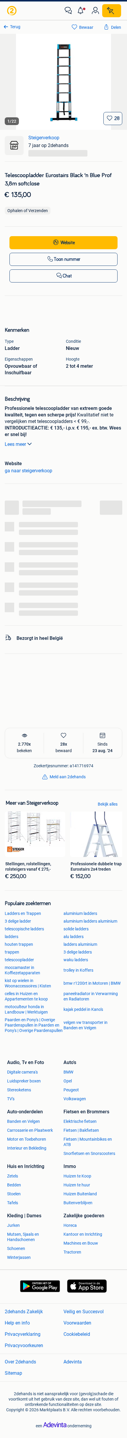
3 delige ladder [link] (18, 921)
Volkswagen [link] (75, 1098)
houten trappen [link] (19, 944)
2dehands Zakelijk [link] (24, 1311)
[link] (12, 10)
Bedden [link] (14, 1185)
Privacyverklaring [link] (22, 1334)
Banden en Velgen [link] (23, 1121)
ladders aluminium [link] (80, 944)
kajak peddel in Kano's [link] (83, 1009)
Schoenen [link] (16, 1248)
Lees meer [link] (15, 444)
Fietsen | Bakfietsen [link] (81, 1130)
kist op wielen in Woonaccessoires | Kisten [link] (28, 983)
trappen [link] (12, 952)
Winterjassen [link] (19, 1257)
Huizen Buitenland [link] (80, 1193)
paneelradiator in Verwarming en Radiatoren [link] (91, 996)
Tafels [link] (12, 1202)
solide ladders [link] (76, 928)
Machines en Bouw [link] (81, 1243)
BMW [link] (68, 1072)
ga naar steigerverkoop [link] (28, 470)
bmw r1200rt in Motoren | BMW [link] (92, 983)
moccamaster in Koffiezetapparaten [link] (22, 970)
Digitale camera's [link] (22, 1072)
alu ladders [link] (74, 936)
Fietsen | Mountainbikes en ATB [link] (88, 1142)
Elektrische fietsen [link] (80, 1121)
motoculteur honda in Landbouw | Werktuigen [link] (26, 1009)
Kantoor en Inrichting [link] (83, 1234)
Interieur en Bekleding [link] (26, 1148)
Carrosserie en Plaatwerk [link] (30, 1130)
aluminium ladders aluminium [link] (90, 921)
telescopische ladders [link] (24, 928)
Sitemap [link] (13, 1373)
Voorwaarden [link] (77, 1323)
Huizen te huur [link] (77, 1185)
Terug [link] (15, 26)
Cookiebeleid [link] (77, 1334)
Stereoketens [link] (19, 1089)
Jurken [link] (13, 1225)
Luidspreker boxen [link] (24, 1081)
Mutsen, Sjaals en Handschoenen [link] (23, 1237)
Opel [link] (68, 1081)
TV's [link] (10, 1098)
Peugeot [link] (71, 1089)
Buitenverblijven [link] (78, 1202)
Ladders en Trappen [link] (23, 913)
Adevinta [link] (73, 1362)
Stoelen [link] (14, 1193)
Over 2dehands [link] (20, 1362)
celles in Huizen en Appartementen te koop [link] (26, 996)
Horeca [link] (70, 1225)
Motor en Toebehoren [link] (26, 1139)
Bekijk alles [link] (108, 804)
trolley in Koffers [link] (78, 970)
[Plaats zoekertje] (111, 10)
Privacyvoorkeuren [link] (24, 1345)
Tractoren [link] (72, 1252)
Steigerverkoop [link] (43, 138)
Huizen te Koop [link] (77, 1176)
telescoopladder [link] (19, 959)
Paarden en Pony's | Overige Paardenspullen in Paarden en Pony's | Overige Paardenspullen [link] (34, 1025)
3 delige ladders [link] (78, 952)
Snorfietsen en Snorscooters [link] (89, 1153)
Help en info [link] (17, 1323)
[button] (82, 10)
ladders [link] (11, 936)
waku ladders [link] (76, 959)
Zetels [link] (12, 1176)
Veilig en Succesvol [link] (84, 1311)
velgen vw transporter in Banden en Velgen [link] (86, 1025)
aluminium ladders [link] (80, 913)
